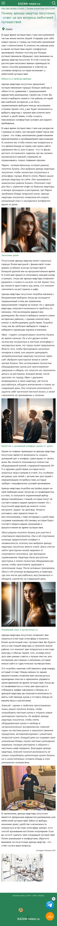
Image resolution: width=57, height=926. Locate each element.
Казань (9, 29)
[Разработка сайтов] (21, 911)
